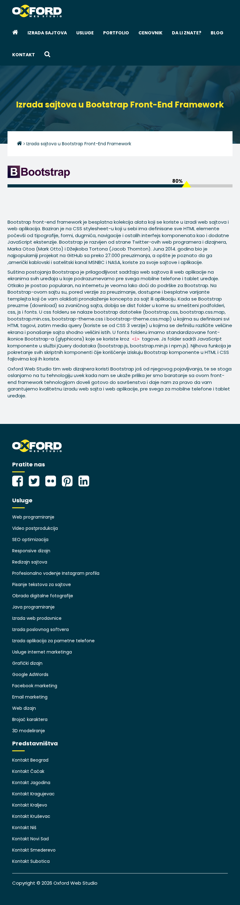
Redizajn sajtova (29, 562)
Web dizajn (24, 708)
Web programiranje (33, 517)
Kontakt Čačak (28, 771)
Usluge (85, 33)
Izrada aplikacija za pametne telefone (53, 641)
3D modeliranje (28, 731)
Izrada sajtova (47, 33)
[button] (47, 55)
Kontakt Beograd (30, 760)
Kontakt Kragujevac (33, 794)
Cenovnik (150, 33)
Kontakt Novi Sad (30, 839)
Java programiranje (33, 607)
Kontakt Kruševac (31, 816)
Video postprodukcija (35, 528)
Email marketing (30, 697)
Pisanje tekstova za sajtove (41, 584)
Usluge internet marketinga (42, 652)
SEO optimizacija (30, 539)
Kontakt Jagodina (31, 782)
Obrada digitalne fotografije (42, 596)
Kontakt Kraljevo (29, 805)
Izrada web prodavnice (37, 618)
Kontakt (23, 55)
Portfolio (116, 33)
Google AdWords (30, 674)
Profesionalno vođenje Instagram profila (55, 573)
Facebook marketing (34, 686)
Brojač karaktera (30, 719)
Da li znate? (186, 33)
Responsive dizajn (31, 551)
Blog (217, 33)
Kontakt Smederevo (34, 850)
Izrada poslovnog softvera (40, 629)
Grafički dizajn (27, 663)
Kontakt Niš (24, 827)
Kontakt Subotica (31, 861)
